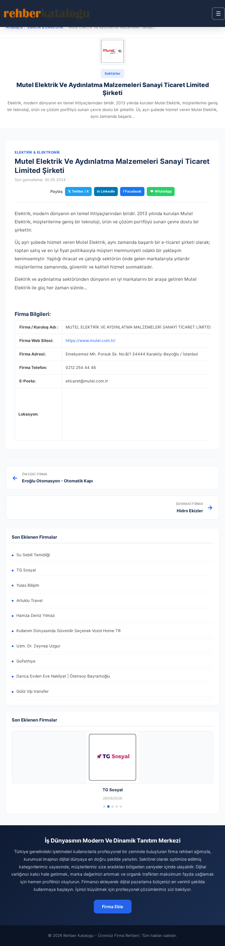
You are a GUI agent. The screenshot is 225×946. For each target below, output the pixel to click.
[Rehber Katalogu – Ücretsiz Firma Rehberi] (46, 13)
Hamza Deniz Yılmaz (35, 615)
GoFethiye (25, 661)
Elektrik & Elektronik (45, 27)
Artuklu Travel (29, 600)
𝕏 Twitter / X (78, 191)
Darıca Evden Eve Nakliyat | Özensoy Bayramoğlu (63, 676)
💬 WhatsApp (161, 191)
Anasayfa (14, 27)
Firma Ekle (112, 906)
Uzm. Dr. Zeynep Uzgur (38, 646)
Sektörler (112, 73)
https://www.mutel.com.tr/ (90, 340)
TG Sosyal (26, 570)
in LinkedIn (106, 191)
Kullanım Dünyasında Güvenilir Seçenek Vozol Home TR (68, 630)
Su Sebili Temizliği (33, 554)
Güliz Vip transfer (32, 691)
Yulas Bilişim (27, 585)
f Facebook (132, 191)
